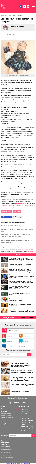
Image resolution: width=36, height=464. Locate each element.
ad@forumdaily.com (7, 417)
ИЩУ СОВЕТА (23, 346)
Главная (4, 15)
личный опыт (6, 211)
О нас (3, 406)
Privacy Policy (5, 442)
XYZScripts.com (26, 463)
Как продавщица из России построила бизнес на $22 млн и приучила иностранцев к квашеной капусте (22, 379)
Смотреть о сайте (19, 402)
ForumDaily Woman (13, 330)
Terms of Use (5, 444)
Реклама (4, 409)
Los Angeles (9, 346)
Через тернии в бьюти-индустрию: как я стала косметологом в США (22, 385)
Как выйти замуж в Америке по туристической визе (17, 230)
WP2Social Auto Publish (11, 463)
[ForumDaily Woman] (18, 398)
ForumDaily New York (27, 418)
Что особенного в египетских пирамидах (20, 392)
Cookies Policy (5, 446)
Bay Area (25, 341)
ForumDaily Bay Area (27, 420)
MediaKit (4, 411)
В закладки (18, 217)
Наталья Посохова (17, 27)
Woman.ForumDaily (21, 203)
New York (9, 341)
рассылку (26, 206)
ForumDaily (9, 336)
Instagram (4, 206)
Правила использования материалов (12, 441)
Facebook (7, 217)
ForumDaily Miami (26, 416)
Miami (24, 336)
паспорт (17, 211)
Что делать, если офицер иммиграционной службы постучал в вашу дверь (16, 236)
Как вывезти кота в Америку (11, 226)
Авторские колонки (15, 15)
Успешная (13, 376)
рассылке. (30, 251)
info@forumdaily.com (7, 424)
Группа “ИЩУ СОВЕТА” (27, 426)
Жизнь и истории (15, 390)
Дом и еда (13, 362)
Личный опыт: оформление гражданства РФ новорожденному (16, 241)
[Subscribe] (29, 354)
